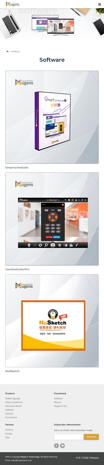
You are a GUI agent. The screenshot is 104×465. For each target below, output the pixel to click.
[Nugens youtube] (62, 445)
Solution (9, 414)
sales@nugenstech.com (21, 460)
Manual (57, 402)
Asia (7, 437)
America (9, 430)
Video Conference (14, 402)
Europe (8, 434)
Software (9, 410)
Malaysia (94, 458)
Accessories (11, 417)
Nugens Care (60, 406)
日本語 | (86, 458)
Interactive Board (13, 406)
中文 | (79, 458)
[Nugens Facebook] (56, 445)
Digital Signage (12, 398)
